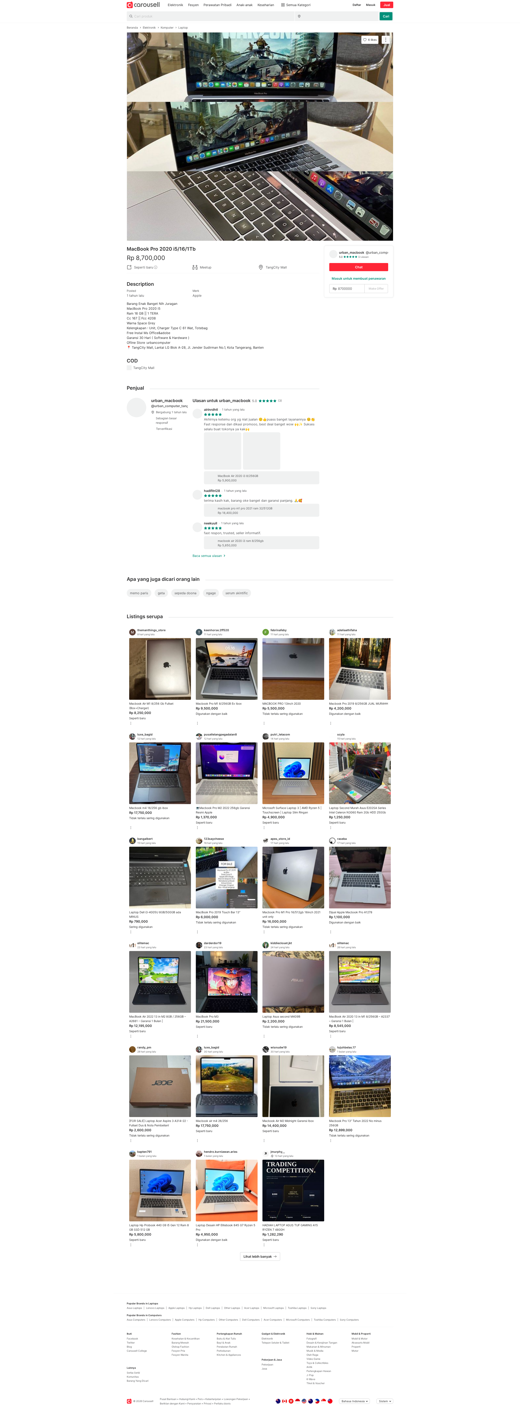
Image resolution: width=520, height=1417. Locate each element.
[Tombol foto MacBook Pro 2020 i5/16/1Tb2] (260, 136)
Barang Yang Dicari (137, 1380)
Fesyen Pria (178, 1350)
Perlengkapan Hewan (319, 1371)
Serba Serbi (133, 1372)
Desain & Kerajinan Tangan (322, 1342)
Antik (309, 1366)
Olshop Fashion (180, 1346)
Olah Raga (312, 1354)
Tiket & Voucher (316, 1383)
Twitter (131, 1342)
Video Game (313, 1358)
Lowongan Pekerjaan (236, 1399)
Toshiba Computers (325, 1319)
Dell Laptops (213, 1307)
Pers (200, 1399)
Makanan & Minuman (319, 1346)
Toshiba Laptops (297, 1307)
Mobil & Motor (359, 1338)
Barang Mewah (180, 1342)
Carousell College (137, 1350)
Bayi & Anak (224, 1342)
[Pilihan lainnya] (130, 724)
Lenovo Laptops (155, 1307)
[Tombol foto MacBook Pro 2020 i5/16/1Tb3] (260, 206)
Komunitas (133, 1376)
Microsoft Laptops (273, 1307)
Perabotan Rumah (227, 1346)
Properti (356, 1346)
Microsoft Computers (298, 1319)
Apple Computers (184, 1319)
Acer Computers (273, 1319)
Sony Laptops (318, 1307)
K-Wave (311, 1379)
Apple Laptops (176, 1307)
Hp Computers (206, 1319)
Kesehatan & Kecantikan (186, 1338)
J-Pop (310, 1375)
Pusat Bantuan (168, 1399)
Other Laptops (232, 1307)
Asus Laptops (134, 1307)
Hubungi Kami (187, 1399)
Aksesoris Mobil (360, 1342)
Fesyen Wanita (180, 1354)
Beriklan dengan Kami (172, 1403)
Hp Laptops (195, 1307)
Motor (355, 1350)
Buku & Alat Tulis (226, 1338)
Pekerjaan (267, 1364)
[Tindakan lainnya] (386, 40)
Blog (129, 1346)
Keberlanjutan (213, 1399)
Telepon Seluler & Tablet (275, 1342)
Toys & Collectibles (317, 1362)
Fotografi (312, 1338)
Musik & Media (315, 1350)
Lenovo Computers (160, 1319)
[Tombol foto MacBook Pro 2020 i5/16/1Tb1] (260, 67)
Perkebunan (224, 1350)
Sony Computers (349, 1319)
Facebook (132, 1338)
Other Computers (228, 1319)
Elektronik (267, 1338)
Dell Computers (251, 1319)
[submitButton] (386, 16)
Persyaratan (194, 1403)
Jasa (264, 1368)
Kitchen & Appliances (229, 1354)
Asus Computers (136, 1319)
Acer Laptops (251, 1307)
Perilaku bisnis (222, 1403)
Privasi (207, 1403)
